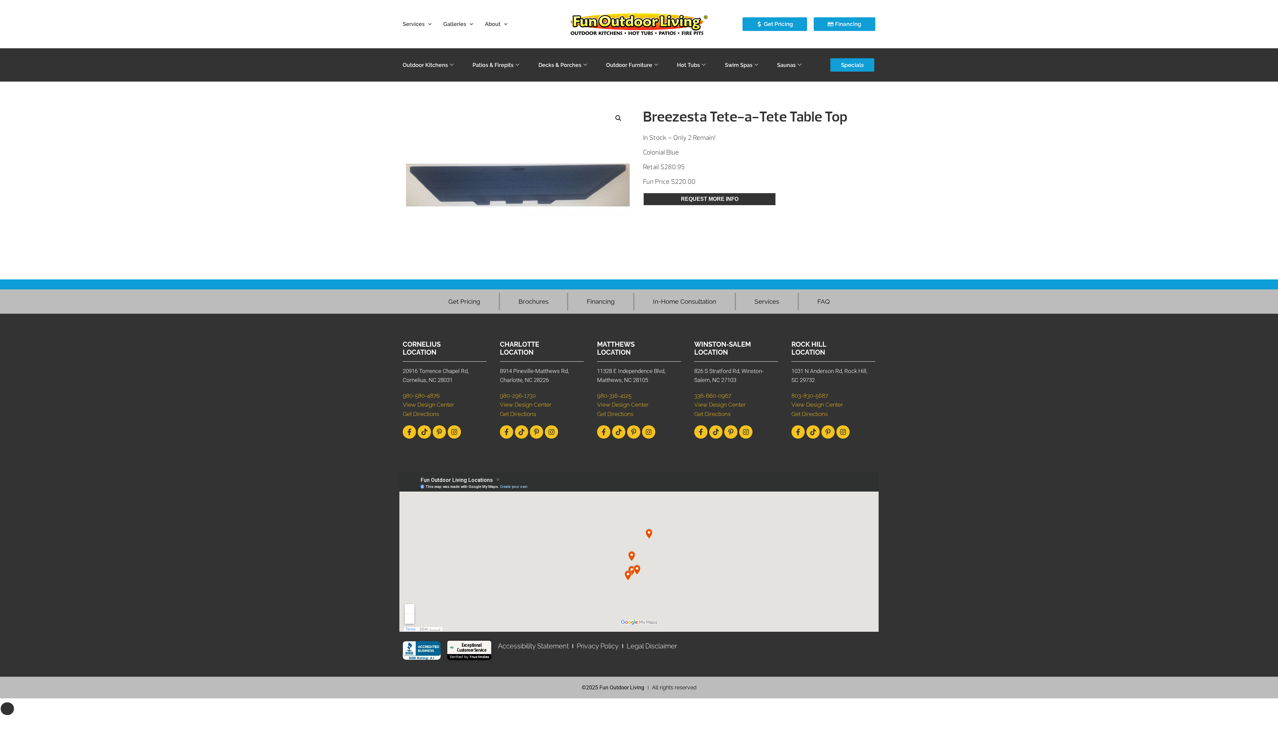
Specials (852, 65)
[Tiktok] (424, 432)
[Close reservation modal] (7, 709)
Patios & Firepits (493, 65)
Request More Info (710, 199)
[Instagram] (454, 432)
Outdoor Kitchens (425, 65)
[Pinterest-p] (439, 432)
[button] (618, 118)
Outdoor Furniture (629, 65)
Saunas (786, 65)
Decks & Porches (559, 65)
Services (414, 24)
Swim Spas (738, 65)
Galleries (454, 24)
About (493, 24)
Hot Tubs (688, 65)
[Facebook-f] (409, 432)
